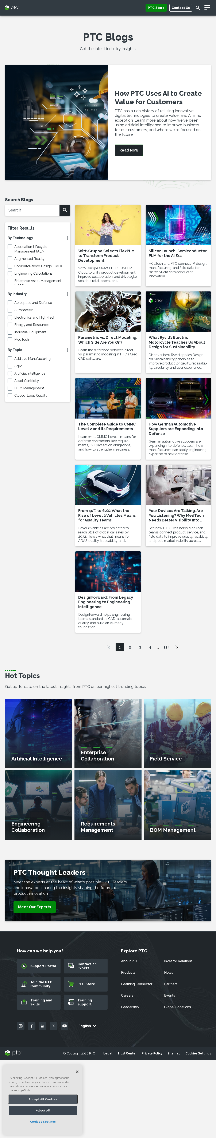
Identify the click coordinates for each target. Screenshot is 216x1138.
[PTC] (13, 1053)
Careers (127, 995)
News (168, 972)
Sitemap (173, 1053)
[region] (42, 1100)
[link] (35, 907)
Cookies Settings (198, 1053)
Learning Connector (136, 984)
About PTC (130, 961)
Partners (170, 984)
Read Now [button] (128, 150)
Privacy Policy (152, 1053)
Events (169, 995)
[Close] (77, 1071)
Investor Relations (178, 961)
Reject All (43, 1110)
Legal (107, 1053)
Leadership (130, 1007)
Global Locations (177, 1007)
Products (128, 972)
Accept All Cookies (43, 1099)
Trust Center (127, 1053)
